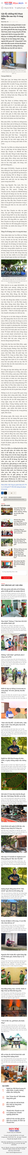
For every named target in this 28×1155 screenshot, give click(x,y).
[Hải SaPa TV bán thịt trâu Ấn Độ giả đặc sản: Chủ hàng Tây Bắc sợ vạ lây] (14, 813)
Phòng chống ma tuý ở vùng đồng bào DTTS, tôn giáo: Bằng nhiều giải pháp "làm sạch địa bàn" (20, 553)
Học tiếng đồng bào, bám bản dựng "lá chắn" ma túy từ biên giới (20, 542)
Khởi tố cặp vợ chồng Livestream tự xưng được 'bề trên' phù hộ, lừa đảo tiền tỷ (13, 690)
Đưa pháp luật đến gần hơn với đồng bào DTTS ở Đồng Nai (19, 563)
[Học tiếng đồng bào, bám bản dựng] (7, 542)
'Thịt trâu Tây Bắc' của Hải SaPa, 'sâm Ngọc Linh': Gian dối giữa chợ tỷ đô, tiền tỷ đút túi (14, 725)
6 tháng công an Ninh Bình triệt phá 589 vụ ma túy (20, 531)
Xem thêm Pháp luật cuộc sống (12, 585)
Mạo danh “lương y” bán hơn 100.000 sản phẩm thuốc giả (14, 622)
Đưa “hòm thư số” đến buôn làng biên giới (15, 1097)
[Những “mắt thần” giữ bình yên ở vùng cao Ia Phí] (14, 675)
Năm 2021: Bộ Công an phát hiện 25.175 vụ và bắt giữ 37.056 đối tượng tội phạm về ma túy (14, 487)
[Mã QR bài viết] (14, 493)
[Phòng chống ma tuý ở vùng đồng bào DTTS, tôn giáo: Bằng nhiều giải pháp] (7, 552)
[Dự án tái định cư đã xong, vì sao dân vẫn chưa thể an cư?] (14, 941)
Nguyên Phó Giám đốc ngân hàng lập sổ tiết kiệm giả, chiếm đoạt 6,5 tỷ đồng (13, 956)
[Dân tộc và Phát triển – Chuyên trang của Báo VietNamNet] (8, 3)
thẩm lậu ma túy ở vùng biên (15, 497)
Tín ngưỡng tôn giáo (20, 8)
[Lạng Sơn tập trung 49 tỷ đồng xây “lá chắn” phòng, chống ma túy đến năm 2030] (7, 511)
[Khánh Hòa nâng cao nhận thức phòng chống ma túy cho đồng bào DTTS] (7, 523)
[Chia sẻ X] (5, 493)
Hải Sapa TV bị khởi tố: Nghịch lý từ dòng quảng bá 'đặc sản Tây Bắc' (13, 858)
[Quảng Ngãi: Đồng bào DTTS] (14, 908)
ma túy (5, 497)
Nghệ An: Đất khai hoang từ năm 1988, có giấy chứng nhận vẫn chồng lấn (13, 760)
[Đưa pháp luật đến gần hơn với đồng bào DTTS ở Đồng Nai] (7, 564)
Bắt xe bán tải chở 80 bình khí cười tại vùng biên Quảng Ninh (13, 1055)
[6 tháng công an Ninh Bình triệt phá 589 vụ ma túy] (7, 533)
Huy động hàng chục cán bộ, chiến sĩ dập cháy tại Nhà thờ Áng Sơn (13, 990)
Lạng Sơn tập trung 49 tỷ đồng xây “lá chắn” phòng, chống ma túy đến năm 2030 (20, 511)
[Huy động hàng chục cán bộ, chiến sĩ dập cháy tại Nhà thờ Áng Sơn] (14, 1008)
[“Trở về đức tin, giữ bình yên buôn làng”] (14, 1041)
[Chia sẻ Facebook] (2, 493)
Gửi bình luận (7, 577)
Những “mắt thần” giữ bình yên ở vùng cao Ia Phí (12, 656)
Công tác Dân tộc (8, 8)
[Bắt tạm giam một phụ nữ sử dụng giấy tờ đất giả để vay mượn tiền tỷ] (14, 608)
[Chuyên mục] (2, 3)
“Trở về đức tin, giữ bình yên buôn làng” (12, 1022)
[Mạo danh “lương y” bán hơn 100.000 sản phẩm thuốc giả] (14, 642)
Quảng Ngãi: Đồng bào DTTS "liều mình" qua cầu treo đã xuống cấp (12, 890)
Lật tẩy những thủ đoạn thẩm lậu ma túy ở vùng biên (14, 500)
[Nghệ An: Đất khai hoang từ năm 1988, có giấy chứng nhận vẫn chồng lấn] (14, 781)
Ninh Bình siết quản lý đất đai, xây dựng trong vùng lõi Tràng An (13, 827)
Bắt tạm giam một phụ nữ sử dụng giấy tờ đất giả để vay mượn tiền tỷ (13, 590)
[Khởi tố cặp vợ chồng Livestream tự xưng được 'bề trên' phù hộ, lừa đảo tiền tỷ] (14, 710)
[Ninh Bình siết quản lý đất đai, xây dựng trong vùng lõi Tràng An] (14, 844)
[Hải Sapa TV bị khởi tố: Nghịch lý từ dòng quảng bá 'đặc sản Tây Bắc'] (14, 876)
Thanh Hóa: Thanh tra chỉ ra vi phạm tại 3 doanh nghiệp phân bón (15, 1112)
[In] (11, 493)
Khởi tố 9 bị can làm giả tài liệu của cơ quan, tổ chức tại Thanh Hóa (15, 1120)
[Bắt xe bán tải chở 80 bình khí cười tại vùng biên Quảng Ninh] (14, 1073)
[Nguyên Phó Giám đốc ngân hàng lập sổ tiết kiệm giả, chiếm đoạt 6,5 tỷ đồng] (14, 976)
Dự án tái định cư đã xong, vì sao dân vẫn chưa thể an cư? (13, 922)
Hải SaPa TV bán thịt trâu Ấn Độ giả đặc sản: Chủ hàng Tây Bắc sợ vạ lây (13, 795)
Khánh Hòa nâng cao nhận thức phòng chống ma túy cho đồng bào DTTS (20, 522)
